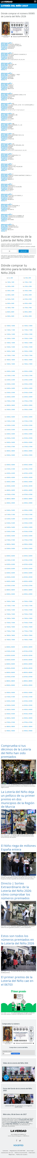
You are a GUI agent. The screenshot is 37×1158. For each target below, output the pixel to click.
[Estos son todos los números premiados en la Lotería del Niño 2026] (18, 958)
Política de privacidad (21, 1152)
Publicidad (32, 1152)
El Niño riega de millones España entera (18, 847)
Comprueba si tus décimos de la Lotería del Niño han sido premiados (16, 751)
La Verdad (18, 1131)
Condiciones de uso (7, 1152)
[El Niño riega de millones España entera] (18, 864)
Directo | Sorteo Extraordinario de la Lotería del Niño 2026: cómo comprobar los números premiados (16, 890)
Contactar (5, 1150)
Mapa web (12, 1154)
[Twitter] (20, 1140)
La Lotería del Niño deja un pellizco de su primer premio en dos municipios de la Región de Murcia (18, 799)
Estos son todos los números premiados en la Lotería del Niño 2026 (17, 939)
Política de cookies (21, 1154)
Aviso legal (30, 1150)
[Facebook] (16, 1140)
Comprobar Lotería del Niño (18, 1047)
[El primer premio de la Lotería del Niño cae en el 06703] (18, 1000)
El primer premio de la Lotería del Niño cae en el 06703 (17, 981)
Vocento (18, 1145)
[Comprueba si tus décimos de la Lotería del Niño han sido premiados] (18, 772)
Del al (10, 278)
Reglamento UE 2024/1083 (17, 1150)
